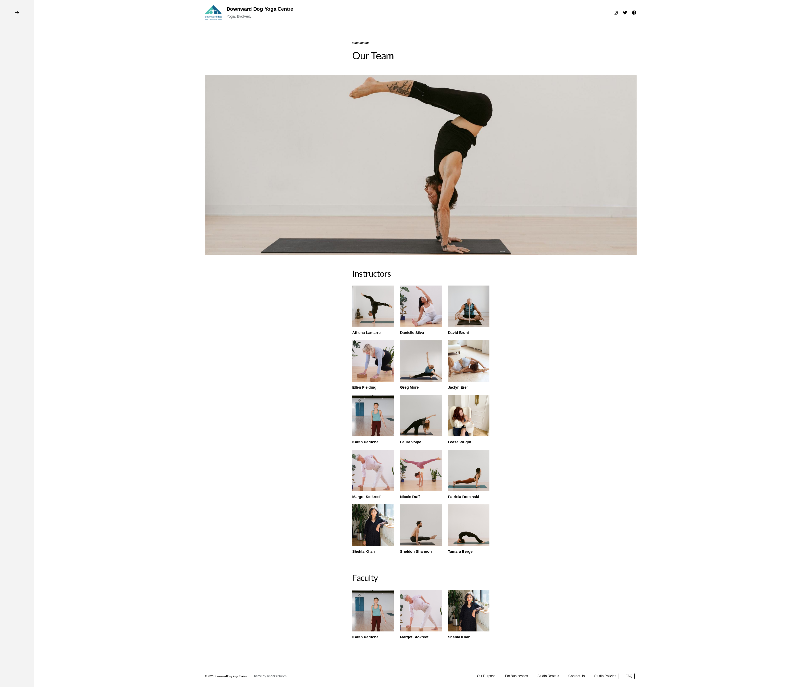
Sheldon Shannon (416, 551)
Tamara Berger (461, 551)
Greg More (409, 387)
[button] (17, 343)
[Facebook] (634, 12)
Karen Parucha (365, 442)
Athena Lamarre (366, 333)
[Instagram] (615, 12)
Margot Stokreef (366, 497)
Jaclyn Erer (458, 387)
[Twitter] (625, 12)
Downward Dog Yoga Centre (260, 9)
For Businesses (516, 676)
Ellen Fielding (364, 387)
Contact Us (576, 676)
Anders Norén (277, 676)
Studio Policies (605, 676)
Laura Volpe (410, 442)
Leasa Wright (459, 442)
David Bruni (458, 333)
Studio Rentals (548, 676)
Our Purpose (486, 676)
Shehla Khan (363, 551)
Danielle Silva (412, 333)
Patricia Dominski (463, 497)
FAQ (629, 676)
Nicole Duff (410, 497)
